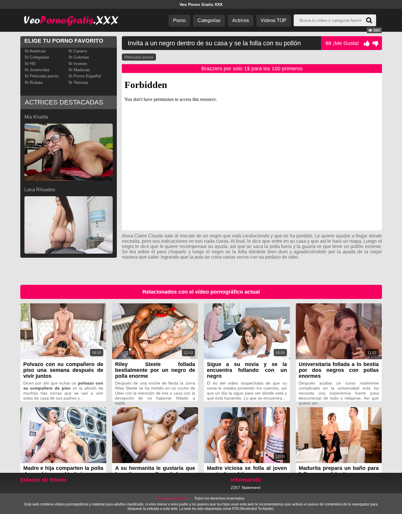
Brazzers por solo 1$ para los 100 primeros (252, 68)
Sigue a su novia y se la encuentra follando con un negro (247, 370)
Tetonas (81, 82)
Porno (179, 20)
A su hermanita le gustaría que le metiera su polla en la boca (155, 471)
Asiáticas (37, 51)
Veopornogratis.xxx (172, 498)
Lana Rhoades (39, 189)
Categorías (208, 20)
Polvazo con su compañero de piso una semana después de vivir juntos (63, 370)
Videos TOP (273, 20)
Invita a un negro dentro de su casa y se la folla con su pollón (214, 43)
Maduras (82, 69)
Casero (80, 51)
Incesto (80, 63)
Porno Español (87, 76)
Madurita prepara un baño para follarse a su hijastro (339, 471)
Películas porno (138, 57)
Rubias (36, 82)
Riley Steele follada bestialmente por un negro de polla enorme (155, 370)
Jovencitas (39, 69)
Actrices (240, 20)
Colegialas (39, 57)
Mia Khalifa (36, 116)
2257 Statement (245, 487)
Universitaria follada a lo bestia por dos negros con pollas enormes (339, 370)
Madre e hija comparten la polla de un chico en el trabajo (63, 471)
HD (33, 63)
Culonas (81, 57)
